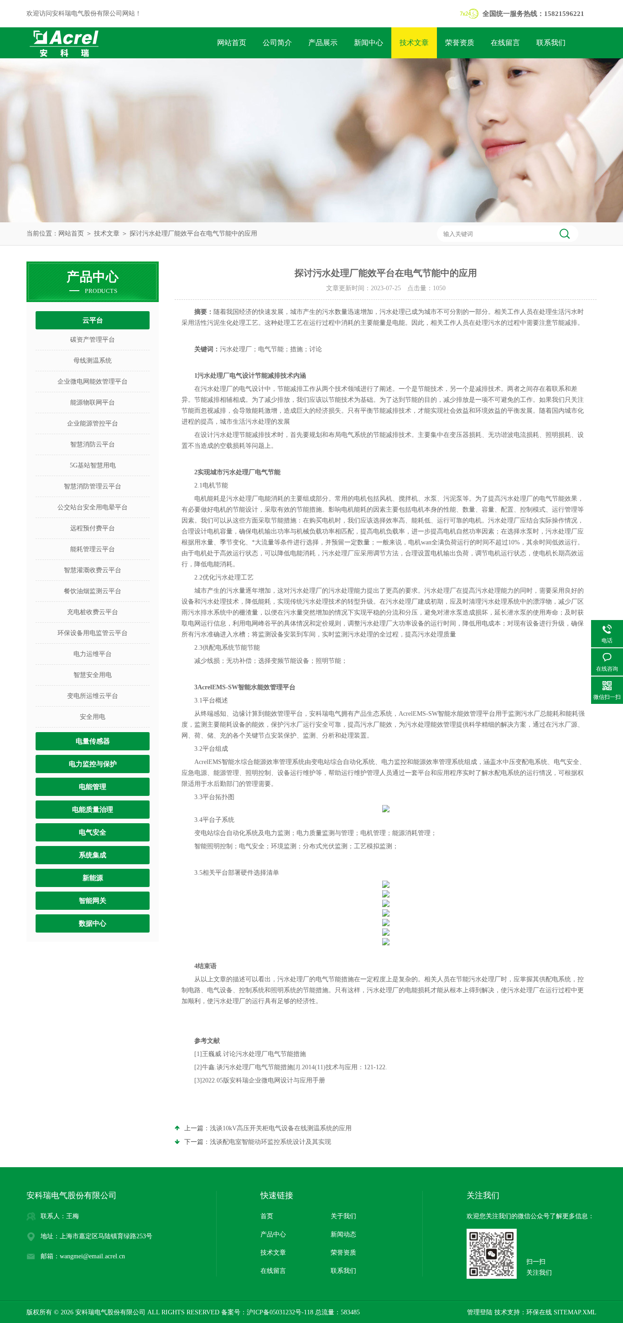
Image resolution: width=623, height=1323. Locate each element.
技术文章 (414, 42)
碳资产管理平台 (92, 339)
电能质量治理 (92, 809)
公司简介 (277, 42)
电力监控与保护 (93, 764)
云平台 (93, 320)
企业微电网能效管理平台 (92, 381)
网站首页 (231, 42)
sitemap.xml (575, 1312)
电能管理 (92, 786)
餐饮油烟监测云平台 (92, 591)
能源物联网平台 (92, 402)
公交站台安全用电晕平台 (92, 507)
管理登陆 (480, 1312)
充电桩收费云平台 (92, 612)
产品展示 (322, 42)
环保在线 (539, 1312)
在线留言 (505, 42)
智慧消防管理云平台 (92, 486)
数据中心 (92, 923)
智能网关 (92, 900)
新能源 (93, 878)
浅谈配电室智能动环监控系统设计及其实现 (270, 1141)
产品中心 (273, 1234)
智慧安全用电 (92, 675)
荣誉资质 (459, 42)
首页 (266, 1216)
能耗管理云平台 (92, 549)
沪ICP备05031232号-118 (280, 1312)
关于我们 (343, 1216)
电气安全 (92, 832)
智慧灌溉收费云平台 (92, 570)
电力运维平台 (92, 654)
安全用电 (92, 716)
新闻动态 (343, 1234)
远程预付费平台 (92, 528)
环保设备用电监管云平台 (92, 633)
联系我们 (551, 42)
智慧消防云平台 (92, 444)
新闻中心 (368, 42)
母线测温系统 (92, 360)
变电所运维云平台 (92, 695)
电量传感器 (93, 741)
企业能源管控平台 (92, 423)
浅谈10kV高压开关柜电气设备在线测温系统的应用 (281, 1128)
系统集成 (92, 855)
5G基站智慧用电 (93, 465)
